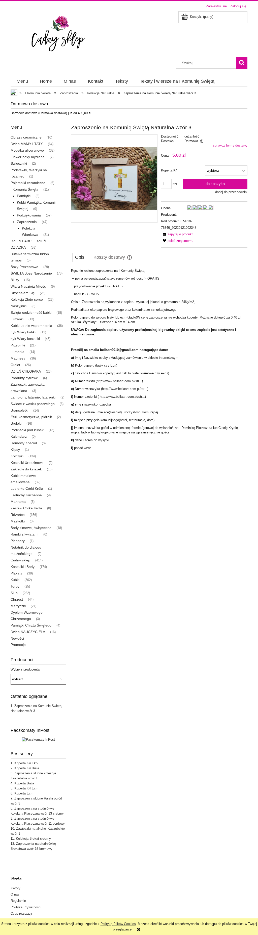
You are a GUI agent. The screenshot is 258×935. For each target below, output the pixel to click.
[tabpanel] (159, 359)
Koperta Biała (24, 783)
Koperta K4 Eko (26, 763)
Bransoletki (19, 410)
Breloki (16, 423)
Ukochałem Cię (23, 293)
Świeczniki (19, 163)
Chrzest (17, 599)
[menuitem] (22, 81)
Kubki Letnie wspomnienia (31, 326)
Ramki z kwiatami (24, 534)
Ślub (14, 593)
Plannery (18, 541)
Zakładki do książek (26, 469)
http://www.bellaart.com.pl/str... (119, 381)
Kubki (15, 580)
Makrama (18, 502)
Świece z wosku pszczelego (33, 404)
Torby (15, 586)
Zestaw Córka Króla (26, 508)
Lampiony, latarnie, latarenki (33, 397)
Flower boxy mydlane (28, 157)
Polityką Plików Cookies (118, 924)
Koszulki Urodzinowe (27, 463)
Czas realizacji (21, 913)
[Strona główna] (61, 33)
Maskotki (18, 521)
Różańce (18, 515)
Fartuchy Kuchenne (26, 495)
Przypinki (18, 345)
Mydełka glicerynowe (27, 150)
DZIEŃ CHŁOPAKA (26, 371)
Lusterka (17, 352)
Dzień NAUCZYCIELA (28, 632)
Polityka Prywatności (26, 907)
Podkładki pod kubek (27, 430)
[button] (177, 234)
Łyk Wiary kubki (23, 332)
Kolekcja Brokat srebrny (33, 838)
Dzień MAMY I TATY (27, 144)
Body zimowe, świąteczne (31, 528)
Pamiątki (23, 196)
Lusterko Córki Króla (27, 488)
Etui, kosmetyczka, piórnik (31, 417)
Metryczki (18, 606)
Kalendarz (19, 436)
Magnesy (18, 358)
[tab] (80, 257)
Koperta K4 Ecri (26, 788)
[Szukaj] (241, 63)
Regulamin (18, 901)
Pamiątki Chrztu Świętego (31, 625)
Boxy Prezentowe (24, 267)
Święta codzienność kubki (31, 312)
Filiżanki (17, 319)
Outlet (15, 365)
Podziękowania (29, 215)
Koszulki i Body (23, 567)
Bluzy (15, 280)
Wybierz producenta (25, 669)
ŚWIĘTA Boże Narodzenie (31, 273)
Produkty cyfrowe (24, 378)
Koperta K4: (169, 170)
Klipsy (15, 450)
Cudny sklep (20, 560)
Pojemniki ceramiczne (28, 183)
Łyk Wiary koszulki (25, 339)
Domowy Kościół (24, 443)
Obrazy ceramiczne (26, 137)
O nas (15, 894)
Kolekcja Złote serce (27, 299)
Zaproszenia (27, 222)
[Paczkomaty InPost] (38, 739)
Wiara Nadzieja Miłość (28, 286)
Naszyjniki (18, 306)
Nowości (17, 638)
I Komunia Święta (24, 189)
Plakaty (16, 573)
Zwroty (15, 888)
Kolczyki (17, 456)
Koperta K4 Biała (26, 768)
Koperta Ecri (23, 793)
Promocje (18, 645)
